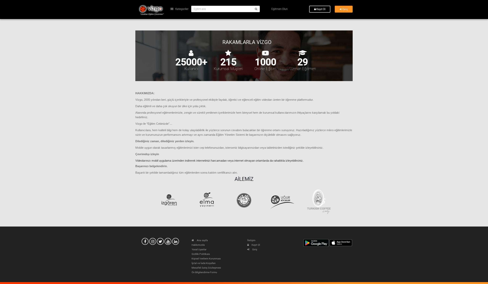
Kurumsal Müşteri (228, 69)
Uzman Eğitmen (303, 69)
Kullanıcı (191, 69)
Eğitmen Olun (279, 8)
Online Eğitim (265, 69)
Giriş (345, 9)
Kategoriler (182, 8)
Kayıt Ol (320, 9)
